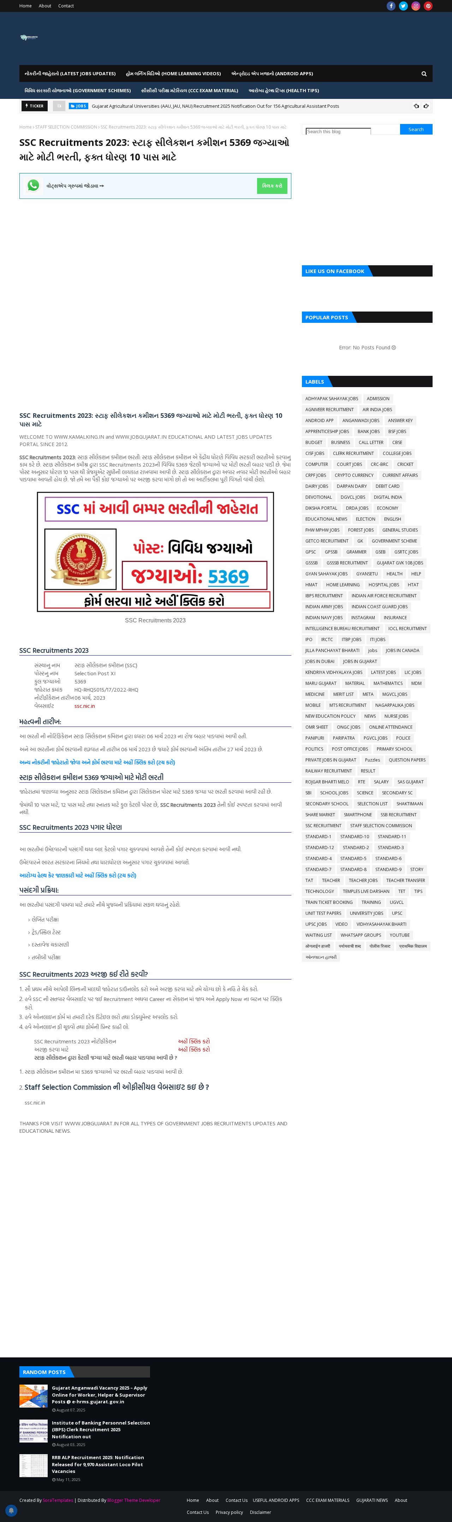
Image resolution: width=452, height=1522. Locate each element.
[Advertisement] (155, 248)
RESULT (368, 771)
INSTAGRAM (363, 618)
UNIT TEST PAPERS (323, 913)
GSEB (380, 552)
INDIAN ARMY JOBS (324, 607)
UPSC (397, 913)
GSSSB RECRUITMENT (347, 563)
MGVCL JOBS (394, 694)
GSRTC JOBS (406, 552)
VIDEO (341, 924)
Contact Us (237, 1500)
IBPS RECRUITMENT (324, 596)
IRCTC (327, 639)
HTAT (413, 585)
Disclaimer (260, 1512)
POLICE (403, 738)
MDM (416, 683)
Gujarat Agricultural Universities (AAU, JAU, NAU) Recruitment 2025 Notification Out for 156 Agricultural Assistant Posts (215, 106)
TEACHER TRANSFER (405, 880)
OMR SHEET (316, 727)
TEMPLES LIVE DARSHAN (366, 891)
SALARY (381, 782)
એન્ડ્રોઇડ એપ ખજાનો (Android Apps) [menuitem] (272, 73)
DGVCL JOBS (353, 497)
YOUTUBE (400, 935)
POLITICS (314, 749)
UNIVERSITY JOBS (366, 913)
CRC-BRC (379, 464)
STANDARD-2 (356, 848)
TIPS (418, 891)
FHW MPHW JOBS (322, 530)
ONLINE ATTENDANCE (390, 727)
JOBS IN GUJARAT (360, 661)
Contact (66, 6)
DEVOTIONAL (318, 497)
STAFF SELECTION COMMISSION (66, 127)
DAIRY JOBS (316, 486)
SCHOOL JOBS (334, 793)
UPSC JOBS (316, 924)
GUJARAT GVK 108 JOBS (400, 563)
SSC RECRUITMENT (323, 826)
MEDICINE (315, 694)
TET (401, 891)
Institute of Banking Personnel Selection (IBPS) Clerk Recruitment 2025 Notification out (101, 1430)
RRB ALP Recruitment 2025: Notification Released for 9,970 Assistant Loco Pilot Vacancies (98, 1464)
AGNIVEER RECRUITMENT (329, 410)
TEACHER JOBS (363, 880)
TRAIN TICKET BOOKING (329, 902)
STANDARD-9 (388, 869)
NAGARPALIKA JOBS (394, 705)
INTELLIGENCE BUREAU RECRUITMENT (342, 629)
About (45, 6)
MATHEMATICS (388, 683)
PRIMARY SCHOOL (394, 749)
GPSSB (331, 552)
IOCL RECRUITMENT (407, 629)
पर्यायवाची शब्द (350, 946)
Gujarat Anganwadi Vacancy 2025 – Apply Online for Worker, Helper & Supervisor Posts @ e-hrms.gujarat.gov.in (99, 1395)
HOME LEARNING (343, 585)
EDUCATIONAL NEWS (326, 519)
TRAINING (371, 902)
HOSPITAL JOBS (384, 585)
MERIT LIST (343, 694)
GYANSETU (367, 574)
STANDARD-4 (318, 858)
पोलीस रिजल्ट (380, 946)
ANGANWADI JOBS (361, 420)
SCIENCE (365, 793)
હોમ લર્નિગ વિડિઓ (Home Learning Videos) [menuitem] (173, 73)
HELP (416, 574)
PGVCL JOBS (375, 738)
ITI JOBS (377, 639)
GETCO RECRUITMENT (327, 541)
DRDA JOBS (357, 508)
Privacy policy (229, 1512)
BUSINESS (340, 442)
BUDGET (313, 442)
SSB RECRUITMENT (399, 815)
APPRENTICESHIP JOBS (327, 431)
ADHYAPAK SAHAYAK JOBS (331, 399)
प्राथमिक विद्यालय (413, 946)
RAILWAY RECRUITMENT (328, 771)
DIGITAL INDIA (388, 497)
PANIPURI (314, 738)
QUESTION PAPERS (407, 760)
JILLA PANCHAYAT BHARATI (332, 650)
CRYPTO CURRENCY (354, 475)
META (368, 694)
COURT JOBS (349, 464)
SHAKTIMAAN (410, 804)
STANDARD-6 (388, 858)
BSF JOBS (397, 431)
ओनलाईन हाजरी (317, 946)
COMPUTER (316, 464)
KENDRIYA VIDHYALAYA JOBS (333, 672)
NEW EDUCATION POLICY (330, 716)
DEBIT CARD (388, 486)
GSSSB (311, 563)
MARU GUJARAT (321, 683)
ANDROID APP (319, 420)
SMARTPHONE (358, 815)
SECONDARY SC (397, 793)
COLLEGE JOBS (397, 453)
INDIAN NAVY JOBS (324, 618)
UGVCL (397, 902)
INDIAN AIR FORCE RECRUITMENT (384, 596)
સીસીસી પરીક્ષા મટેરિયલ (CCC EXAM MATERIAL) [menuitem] (189, 90)
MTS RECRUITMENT (348, 705)
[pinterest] (428, 6)
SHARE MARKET (320, 815)
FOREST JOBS (361, 530)
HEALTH (395, 574)
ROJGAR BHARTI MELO (327, 782)
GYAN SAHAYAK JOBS (326, 574)
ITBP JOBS (351, 639)
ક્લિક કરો (272, 186)
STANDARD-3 (391, 848)
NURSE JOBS (396, 716)
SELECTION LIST (372, 804)
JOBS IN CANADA (403, 650)
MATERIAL (355, 683)
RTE (361, 782)
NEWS (370, 716)
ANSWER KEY (400, 420)
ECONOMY (387, 508)
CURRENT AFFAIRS (400, 475)
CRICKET (405, 464)
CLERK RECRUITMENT (353, 453)
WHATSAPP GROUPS (361, 935)
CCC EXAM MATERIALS (327, 1500)
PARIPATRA (344, 738)
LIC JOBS (413, 672)
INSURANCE (395, 618)
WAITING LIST (318, 935)
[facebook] (391, 6)
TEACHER (331, 880)
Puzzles (372, 760)
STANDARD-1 (318, 837)
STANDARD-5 (353, 858)
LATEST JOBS (383, 672)
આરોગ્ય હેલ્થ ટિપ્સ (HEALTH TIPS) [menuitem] (284, 90)
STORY (416, 869)
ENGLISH (392, 519)
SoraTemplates (58, 1500)
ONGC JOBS (348, 727)
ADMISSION (378, 399)
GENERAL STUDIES (400, 530)
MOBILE (313, 705)
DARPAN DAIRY (352, 486)
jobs (372, 650)
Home (25, 6)
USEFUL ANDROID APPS (276, 1500)
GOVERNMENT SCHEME (394, 541)
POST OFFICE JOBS (350, 749)
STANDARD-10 (354, 837)
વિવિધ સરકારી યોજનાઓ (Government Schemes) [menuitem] (78, 90)
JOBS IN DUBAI (319, 661)
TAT (309, 880)
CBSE (397, 442)
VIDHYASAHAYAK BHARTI (381, 924)
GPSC (310, 552)
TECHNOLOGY (319, 891)
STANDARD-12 (319, 848)
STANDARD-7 (318, 869)
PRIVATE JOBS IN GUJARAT (330, 760)
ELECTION (365, 519)
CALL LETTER (371, 442)
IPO (309, 639)
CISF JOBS (314, 453)
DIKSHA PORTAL (321, 508)
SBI (308, 793)
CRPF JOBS (315, 475)
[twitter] (403, 6)
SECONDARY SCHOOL (327, 804)
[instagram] (415, 6)
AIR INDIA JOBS (377, 410)
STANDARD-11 (392, 837)
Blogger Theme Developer (133, 1500)
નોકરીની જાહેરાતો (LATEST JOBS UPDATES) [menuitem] (70, 73)
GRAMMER (356, 552)
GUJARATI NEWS (372, 1500)
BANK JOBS (369, 431)
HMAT (311, 585)
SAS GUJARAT (411, 782)
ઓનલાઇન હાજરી (321, 957)
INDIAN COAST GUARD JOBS (380, 607)
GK (360, 541)
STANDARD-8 (353, 869)
